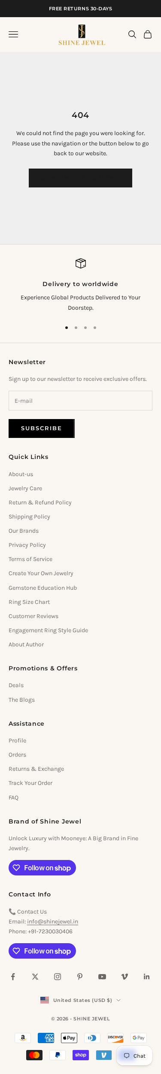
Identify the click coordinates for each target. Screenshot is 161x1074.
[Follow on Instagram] (57, 976)
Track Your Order (30, 783)
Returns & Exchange (36, 768)
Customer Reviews (33, 616)
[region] (80, 285)
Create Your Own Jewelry (41, 573)
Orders (17, 754)
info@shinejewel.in (52, 921)
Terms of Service (30, 559)
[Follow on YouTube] (102, 976)
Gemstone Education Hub (43, 587)
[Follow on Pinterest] (80, 976)
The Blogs (22, 699)
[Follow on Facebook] (13, 976)
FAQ (13, 797)
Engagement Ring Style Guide (48, 630)
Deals (16, 685)
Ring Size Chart (29, 602)
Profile (17, 740)
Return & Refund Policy (40, 502)
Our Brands (24, 530)
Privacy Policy (27, 545)
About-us (21, 474)
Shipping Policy (29, 516)
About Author (26, 644)
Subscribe (41, 428)
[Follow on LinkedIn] (147, 976)
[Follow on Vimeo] (124, 976)
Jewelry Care (25, 488)
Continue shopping (80, 177)
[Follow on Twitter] (35, 976)
